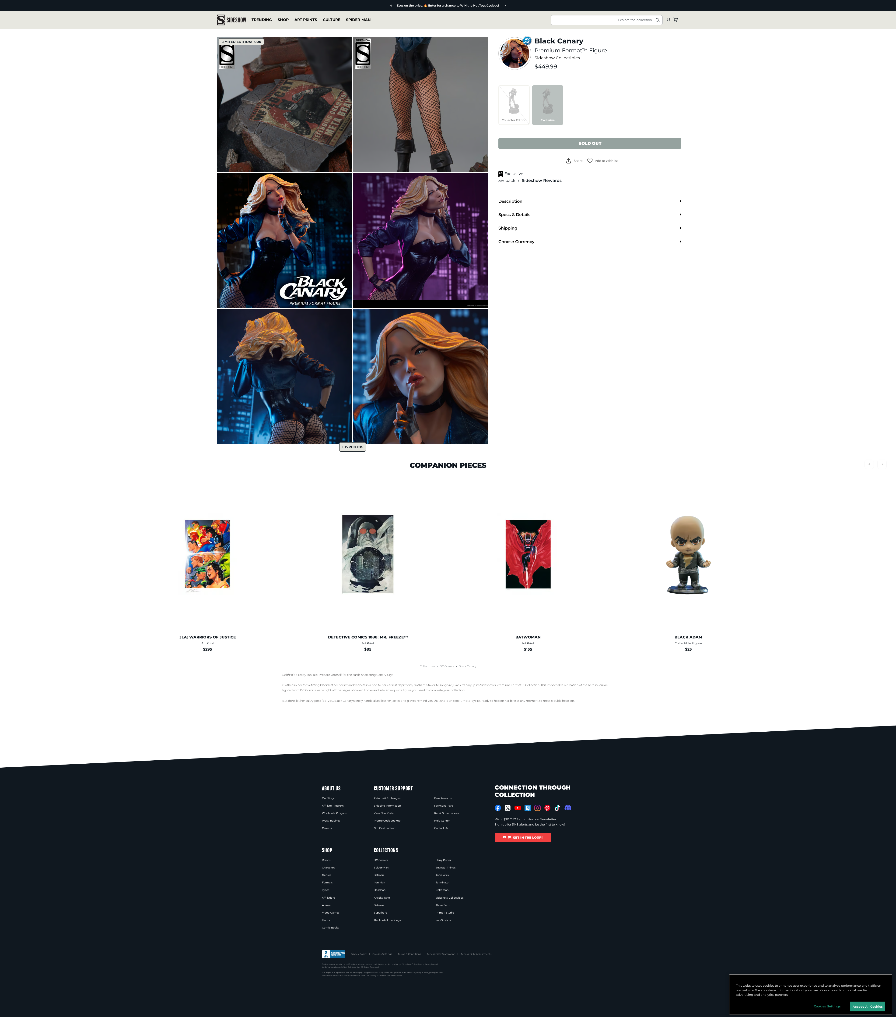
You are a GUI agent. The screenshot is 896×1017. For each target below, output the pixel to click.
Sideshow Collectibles (557, 57)
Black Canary (467, 666)
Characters (328, 867)
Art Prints (305, 20)
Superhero (380, 912)
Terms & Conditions (409, 954)
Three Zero (442, 905)
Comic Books (330, 927)
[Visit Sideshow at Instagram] (537, 808)
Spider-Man (358, 20)
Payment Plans (443, 805)
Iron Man (379, 882)
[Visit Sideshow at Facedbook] (498, 808)
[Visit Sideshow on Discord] (567, 808)
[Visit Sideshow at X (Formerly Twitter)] (508, 808)
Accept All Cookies (868, 1006)
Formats (327, 882)
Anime (326, 905)
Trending (262, 20)
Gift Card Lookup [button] (384, 828)
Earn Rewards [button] (443, 798)
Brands (326, 860)
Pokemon (442, 890)
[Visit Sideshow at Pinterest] (547, 808)
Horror (326, 920)
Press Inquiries (331, 820)
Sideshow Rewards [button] (542, 180)
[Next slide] (491, 5)
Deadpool (380, 890)
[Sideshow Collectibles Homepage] (231, 20)
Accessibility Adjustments (476, 954)
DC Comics (447, 666)
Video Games (330, 912)
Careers (327, 828)
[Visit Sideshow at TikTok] (557, 808)
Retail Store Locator (446, 813)
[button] (602, 160)
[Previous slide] (404, 5)
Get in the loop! (527, 837)
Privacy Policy (358, 954)
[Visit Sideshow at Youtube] (517, 808)
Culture (331, 20)
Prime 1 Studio (445, 912)
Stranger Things (445, 867)
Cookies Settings (382, 954)
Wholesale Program (334, 813)
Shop (283, 20)
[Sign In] (668, 20)
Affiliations (328, 897)
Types (325, 890)
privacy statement (378, 975)
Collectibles (427, 666)
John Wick (442, 875)
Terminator (442, 882)
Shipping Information (387, 805)
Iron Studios (443, 920)
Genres (326, 875)
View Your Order (384, 813)
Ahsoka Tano (382, 897)
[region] (810, 994)
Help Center (442, 820)
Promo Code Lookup (387, 820)
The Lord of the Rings (387, 920)
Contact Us (441, 828)
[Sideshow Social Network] (528, 808)
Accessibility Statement (441, 954)
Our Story (328, 798)
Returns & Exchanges (387, 798)
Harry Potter (443, 860)
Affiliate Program (333, 805)
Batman (379, 875)
